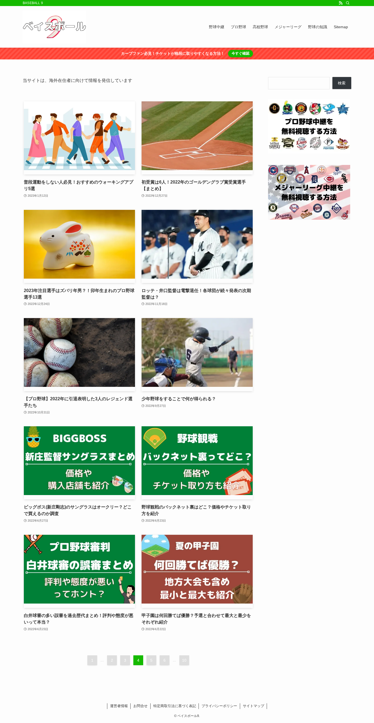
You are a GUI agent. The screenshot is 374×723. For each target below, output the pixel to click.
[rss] (340, 3)
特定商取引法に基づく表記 (174, 706)
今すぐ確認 (240, 53)
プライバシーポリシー (219, 706)
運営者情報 (119, 706)
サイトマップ (253, 706)
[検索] (347, 3)
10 (184, 660)
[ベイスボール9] (54, 26)
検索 (342, 83)
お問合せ (140, 706)
